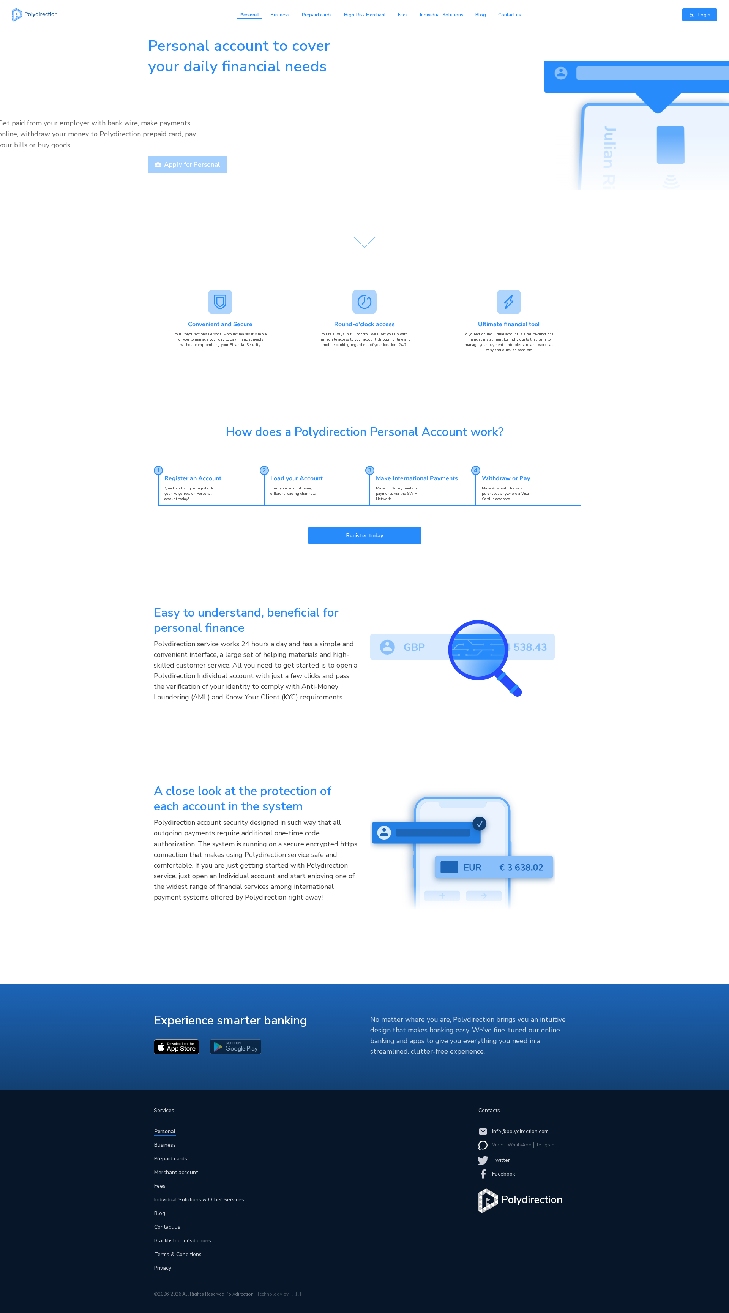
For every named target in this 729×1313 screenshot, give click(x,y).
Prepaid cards (317, 15)
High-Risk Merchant (365, 15)
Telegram (546, 1145)
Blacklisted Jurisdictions (182, 1240)
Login (704, 15)
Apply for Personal (192, 164)
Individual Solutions (441, 15)
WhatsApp (520, 1145)
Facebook (503, 1173)
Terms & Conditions (178, 1254)
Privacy (162, 1268)
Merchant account (176, 1172)
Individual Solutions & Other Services (199, 1199)
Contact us (509, 15)
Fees (403, 15)
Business (280, 15)
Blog (480, 15)
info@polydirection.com (520, 1131)
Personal (249, 15)
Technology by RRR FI (280, 1294)
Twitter (501, 1160)
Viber (497, 1145)
